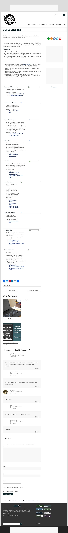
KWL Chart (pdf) (13, 156)
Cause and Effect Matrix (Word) (16, 93)
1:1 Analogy (26, 299)
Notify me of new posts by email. (10, 491)
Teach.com (54, 87)
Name (4, 466)
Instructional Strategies (42, 24)
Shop (64, 24)
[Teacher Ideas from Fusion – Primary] (12, 323)
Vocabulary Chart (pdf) (19, 266)
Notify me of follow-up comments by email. (13, 487)
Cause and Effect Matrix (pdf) (16, 95)
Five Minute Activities (10, 290)
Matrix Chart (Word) (14, 172)
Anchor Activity (26, 64)
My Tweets (38, 523)
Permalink (13, 356)
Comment (5, 446)
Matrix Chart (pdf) (13, 174)
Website (5, 481)
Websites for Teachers (9, 319)
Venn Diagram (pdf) (13, 241)
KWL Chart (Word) (13, 154)
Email (4, 474)
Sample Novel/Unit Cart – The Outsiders (14, 207)
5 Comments (7, 285)
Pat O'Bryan (13, 353)
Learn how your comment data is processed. (30, 500)
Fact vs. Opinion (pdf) (14, 135)
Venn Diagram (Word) (14, 240)
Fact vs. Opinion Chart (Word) (16, 133)
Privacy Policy (6, 513)
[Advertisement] (34, 8)
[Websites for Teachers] (12, 299)
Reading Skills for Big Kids (55, 24)
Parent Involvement (34, 290)
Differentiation (31, 24)
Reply (37, 368)
